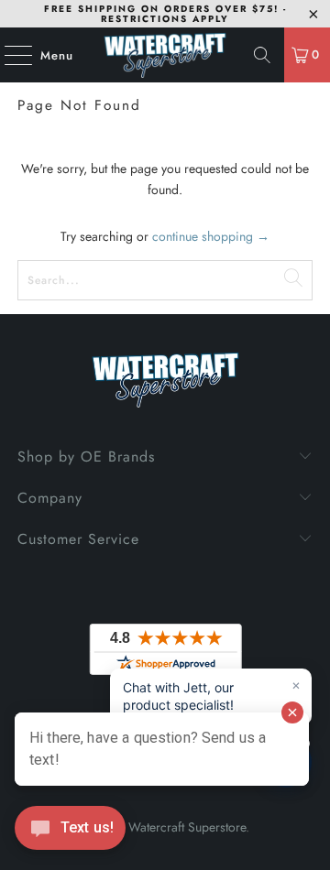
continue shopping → (211, 236)
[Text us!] (70, 832)
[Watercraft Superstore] (165, 54)
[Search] (262, 54)
